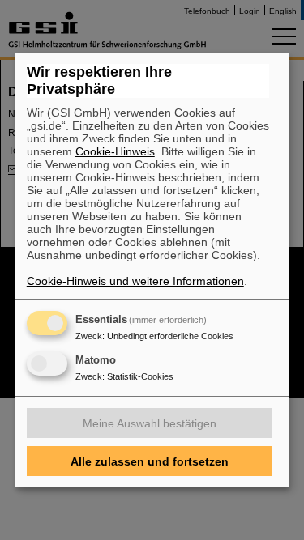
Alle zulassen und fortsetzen (150, 461)
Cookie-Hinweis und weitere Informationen (135, 280)
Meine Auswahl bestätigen (149, 423)
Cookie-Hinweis (115, 151)
